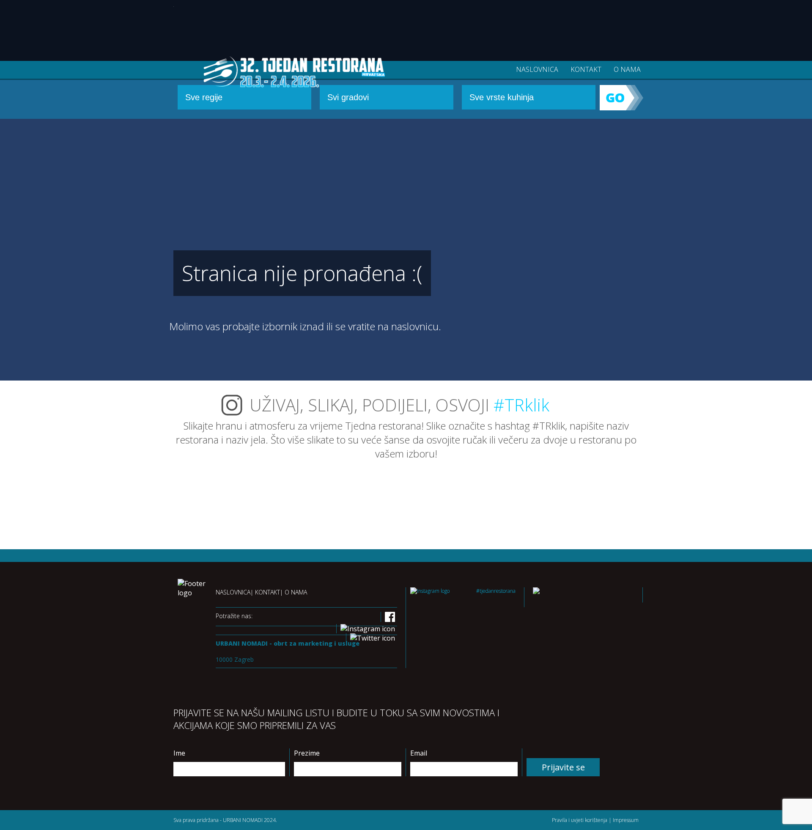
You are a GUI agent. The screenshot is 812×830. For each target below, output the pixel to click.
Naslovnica (537, 69)
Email (418, 753)
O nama (627, 69)
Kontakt (586, 69)
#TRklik (521, 404)
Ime (179, 753)
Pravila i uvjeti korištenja (579, 820)
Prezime (307, 753)
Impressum (626, 820)
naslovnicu (415, 326)
